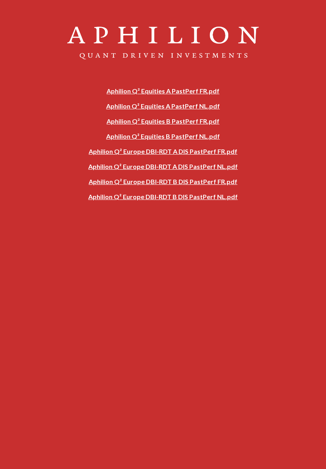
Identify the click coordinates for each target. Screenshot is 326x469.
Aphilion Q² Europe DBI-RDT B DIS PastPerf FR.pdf (163, 181)
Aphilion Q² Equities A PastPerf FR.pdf (163, 91)
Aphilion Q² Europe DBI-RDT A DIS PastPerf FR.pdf (163, 151)
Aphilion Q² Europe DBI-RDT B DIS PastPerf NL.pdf (163, 196)
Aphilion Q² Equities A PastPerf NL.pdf (163, 106)
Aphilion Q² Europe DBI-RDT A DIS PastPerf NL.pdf (163, 166)
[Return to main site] (163, 80)
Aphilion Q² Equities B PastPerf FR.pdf (163, 121)
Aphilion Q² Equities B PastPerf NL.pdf (163, 136)
